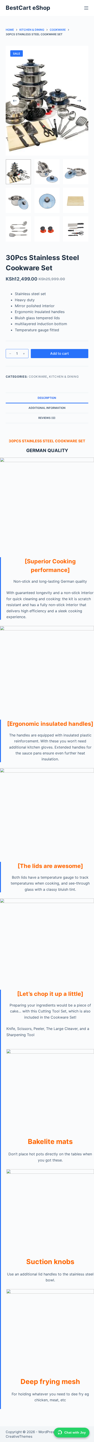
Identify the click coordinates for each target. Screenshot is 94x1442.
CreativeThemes (19, 1436)
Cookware (38, 376)
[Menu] (86, 8)
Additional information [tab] (47, 408)
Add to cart (59, 353)
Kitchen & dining (64, 376)
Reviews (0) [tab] (46, 418)
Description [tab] (47, 398)
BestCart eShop (28, 7)
